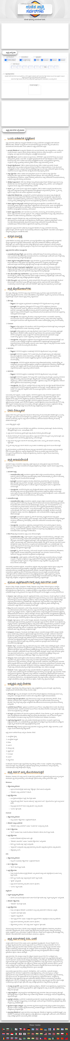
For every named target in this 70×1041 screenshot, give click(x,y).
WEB (37, 60)
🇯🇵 (20, 1034)
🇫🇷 (53, 1029)
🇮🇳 (58, 1029)
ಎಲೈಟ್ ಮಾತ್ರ (26, 60)
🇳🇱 (49, 1034)
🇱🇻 (33, 1034)
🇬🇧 (37, 1029)
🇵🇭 (41, 1038)
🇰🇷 (24, 1034)
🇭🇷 (3, 1034)
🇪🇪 (45, 1029)
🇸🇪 (24, 1038)
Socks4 (54, 60)
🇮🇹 (16, 1034)
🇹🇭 (37, 1038)
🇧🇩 (12, 1029)
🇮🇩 (12, 1034)
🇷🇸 (20, 1038)
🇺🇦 (49, 1038)
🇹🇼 (66, 1038)
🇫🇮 (49, 1029)
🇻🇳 (58, 1038)
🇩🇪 (28, 1029)
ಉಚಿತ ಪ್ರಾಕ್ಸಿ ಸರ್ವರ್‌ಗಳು (35, 9)
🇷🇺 (7, 1038)
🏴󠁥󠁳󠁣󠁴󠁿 (16, 1029)
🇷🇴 (3, 1038)
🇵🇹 (66, 1034)
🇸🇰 (12, 1038)
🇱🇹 (28, 1034)
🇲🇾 (45, 1034)
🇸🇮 (16, 1038)
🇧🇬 (7, 1029)
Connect (45, 60)
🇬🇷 (33, 1029)
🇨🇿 (20, 1029)
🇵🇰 (53, 1038)
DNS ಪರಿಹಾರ (12, 60)
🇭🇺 (7, 1034)
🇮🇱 (62, 1029)
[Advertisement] (35, 36)
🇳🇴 (53, 1034)
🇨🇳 (62, 1038)
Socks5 (63, 60)
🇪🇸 (41, 1029)
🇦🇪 (3, 1029)
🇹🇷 (45, 1038)
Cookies (37, 1025)
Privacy (32, 1025)
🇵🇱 (62, 1034)
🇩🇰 (24, 1029)
